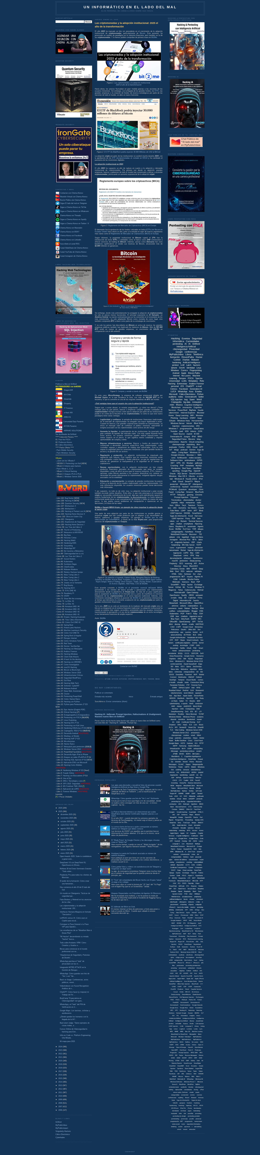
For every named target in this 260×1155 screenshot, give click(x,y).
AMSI (191, 910)
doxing (177, 624)
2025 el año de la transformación (129, 85)
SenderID (182, 727)
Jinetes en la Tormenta (73, 583)
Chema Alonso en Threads (70, 215)
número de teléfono (180, 859)
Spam (192, 399)
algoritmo (193, 669)
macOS (175, 561)
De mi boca (195, 992)
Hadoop (190, 743)
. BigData (182, 970)
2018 (60, 1068)
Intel (193, 688)
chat (199, 574)
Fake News (174, 511)
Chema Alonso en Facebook (71, 236)
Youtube (173, 431)
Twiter (195, 1071)
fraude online (191, 479)
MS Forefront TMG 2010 (72, 786)
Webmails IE (181, 1079)
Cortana (174, 809)
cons (173, 458)
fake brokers (188, 960)
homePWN (172, 962)
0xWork (188, 970)
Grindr (191, 1007)
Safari (181, 701)
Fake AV (193, 873)
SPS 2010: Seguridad (71, 784)
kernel (201, 643)
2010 (60, 1096)
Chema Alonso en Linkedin (70, 240)
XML (173, 825)
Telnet (189, 1071)
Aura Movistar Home (190, 981)
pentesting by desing (178, 801)
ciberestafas (188, 500)
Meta (177, 667)
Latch (188, 365)
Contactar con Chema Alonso (71, 193)
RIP (176, 1055)
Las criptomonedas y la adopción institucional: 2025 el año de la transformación (126, 25)
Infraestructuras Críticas (73, 675)
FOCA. (178, 999)
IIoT (202, 1013)
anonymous (195, 733)
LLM (182, 365)
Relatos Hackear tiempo (73, 572)
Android (176, 373)
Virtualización (175, 749)
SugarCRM (198, 1068)
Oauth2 (183, 630)
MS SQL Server (188, 545)
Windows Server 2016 (73, 477)
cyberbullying (175, 704)
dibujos (200, 529)
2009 (60, 1099)
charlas (185, 360)
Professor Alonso (65, 442)
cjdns (172, 957)
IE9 (172, 667)
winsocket (192, 1129)
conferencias (191, 352)
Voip (197, 555)
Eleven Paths (194, 373)
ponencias (184, 1118)
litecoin (197, 828)
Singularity (187, 891)
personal (175, 386)
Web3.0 (200, 822)
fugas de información (178, 516)
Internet (176, 375)
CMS (182, 709)
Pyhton (179, 849)
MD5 (171, 1031)
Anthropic (186, 804)
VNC (180, 949)
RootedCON (187, 849)
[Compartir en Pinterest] (106, 672)
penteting (200, 907)
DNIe (200, 635)
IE (169, 878)
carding (178, 770)
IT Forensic (67, 408)
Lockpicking (188, 928)
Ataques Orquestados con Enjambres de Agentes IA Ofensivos (136, 893)
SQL (200, 849)
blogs (176, 450)
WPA (171, 851)
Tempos (182, 378)
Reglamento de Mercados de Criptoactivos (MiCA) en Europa (132, 225)
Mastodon (172, 714)
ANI (176, 973)
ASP (172, 777)
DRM (191, 915)
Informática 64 (185, 600)
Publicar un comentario (104, 693)
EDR (191, 780)
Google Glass (193, 838)
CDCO (175, 780)
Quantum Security (72, 503)
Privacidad (194, 349)
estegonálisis (175, 1095)
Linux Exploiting (70, 720)
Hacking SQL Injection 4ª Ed (75, 760)
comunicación (185, 854)
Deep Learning (182, 415)
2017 (60, 1071)
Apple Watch (174, 833)
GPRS (199, 460)
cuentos (188, 632)
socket (180, 1126)
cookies (186, 735)
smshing (189, 862)
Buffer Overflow (180, 741)
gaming (190, 495)
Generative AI (176, 436)
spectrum (187, 1126)
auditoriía (184, 1087)
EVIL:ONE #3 (70, 591)
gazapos (182, 1103)
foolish (195, 632)
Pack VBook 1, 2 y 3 (65, 469)
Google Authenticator (177, 638)
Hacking (175, 338)
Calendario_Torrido (177, 569)
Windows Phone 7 (189, 1081)
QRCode (181, 886)
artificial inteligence (176, 899)
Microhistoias (199, 931)
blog (199, 439)
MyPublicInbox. (186, 1039)
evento (194, 643)
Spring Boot (68, 625)
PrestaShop (189, 820)
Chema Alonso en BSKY (69, 232)
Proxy (187, 518)
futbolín (175, 1103)
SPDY (190, 1058)
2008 (60, 1103)
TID (200, 534)
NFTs (194, 540)
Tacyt (184, 505)
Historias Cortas (70, 538)
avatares (200, 717)
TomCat (192, 947)
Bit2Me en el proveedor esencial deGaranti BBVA (140, 588)
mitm (172, 405)
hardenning (173, 1105)
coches (200, 680)
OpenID (190, 1047)
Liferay (196, 1026)
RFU (201, 1052)
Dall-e (196, 915)
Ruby (195, 614)
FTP (187, 685)
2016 (60, 1075)
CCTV (188, 865)
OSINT (66, 596)
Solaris (201, 1066)
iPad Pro (183, 1108)
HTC (176, 1010)
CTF (180, 780)
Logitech (182, 1029)
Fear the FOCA (64, 440)
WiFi (192, 415)
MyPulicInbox (173, 1042)
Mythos (184, 791)
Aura (191, 391)
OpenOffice (198, 603)
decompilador (190, 957)
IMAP (173, 923)
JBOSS (174, 878)
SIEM (178, 1058)
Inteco (198, 1015)
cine (178, 537)
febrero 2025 (66, 850)
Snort (187, 1066)
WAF (198, 701)
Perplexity (173, 563)
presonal (198, 1118)
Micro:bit (195, 881)
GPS (178, 463)
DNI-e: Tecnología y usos (73, 781)
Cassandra (197, 986)
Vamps (194, 822)
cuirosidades (188, 1089)
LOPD (185, 553)
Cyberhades (60, 1137)
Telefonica (172, 767)
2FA (197, 426)
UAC (175, 508)
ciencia (172, 772)
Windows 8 (179, 479)
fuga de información (195, 550)
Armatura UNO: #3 (72, 609)
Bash (172, 807)
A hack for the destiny (72, 659)
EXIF (201, 915)
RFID (198, 688)
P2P (198, 582)
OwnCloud (183, 1050)
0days (195, 738)
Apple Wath (181, 978)
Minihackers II (70, 506)
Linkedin (182, 579)
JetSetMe (178, 1023)
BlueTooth (199, 492)
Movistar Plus (185, 540)
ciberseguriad (199, 1087)
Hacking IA (69, 501)
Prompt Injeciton (184, 1052)
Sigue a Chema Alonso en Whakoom (74, 211)
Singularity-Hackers (63, 1131)
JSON (195, 841)
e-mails (174, 598)
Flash (184, 918)
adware (172, 537)
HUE (190, 920)
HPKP (185, 920)
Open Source (179, 434)
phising (171, 910)
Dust (177, 571)
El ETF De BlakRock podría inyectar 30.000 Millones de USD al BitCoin (132, 152)
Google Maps (174, 743)
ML (184, 587)
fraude (200, 410)
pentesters (184, 561)
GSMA (174, 688)
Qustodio (178, 939)
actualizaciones (187, 896)
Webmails (176, 582)
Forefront (188, 675)
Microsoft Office (186, 603)
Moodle (191, 788)
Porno (191, 762)
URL (182, 1073)
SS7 (174, 888)
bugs (200, 418)
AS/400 (185, 973)
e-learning (183, 904)
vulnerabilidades (183, 611)
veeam (185, 1129)
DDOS (171, 675)
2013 (60, 1085)
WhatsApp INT (69, 548)
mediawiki (174, 1113)
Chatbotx (180, 989)
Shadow (173, 891)
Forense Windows (70, 791)
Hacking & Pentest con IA (75, 511)
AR (180, 973)
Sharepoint (200, 690)
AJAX (171, 973)
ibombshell (191, 719)
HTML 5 (200, 812)
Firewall (198, 532)
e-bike (198, 902)
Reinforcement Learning (195, 939)
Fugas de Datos (197, 537)
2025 (60, 811)
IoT (170, 450)
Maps (191, 814)
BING (200, 436)
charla (199, 542)
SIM (184, 659)
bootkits (172, 799)
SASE (173, 1058)
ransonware (182, 968)
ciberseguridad (180, 349)
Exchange (185, 873)
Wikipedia (192, 796)
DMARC (181, 809)
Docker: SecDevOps (72, 646)
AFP (186, 910)
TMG (171, 1071)
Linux (198, 368)
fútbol (199, 735)
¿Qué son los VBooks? (66, 461)
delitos (193, 772)
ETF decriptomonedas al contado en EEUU (129, 158)
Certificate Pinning (188, 722)
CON (200, 431)
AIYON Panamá (69, 426)
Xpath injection (181, 825)
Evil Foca (186, 529)
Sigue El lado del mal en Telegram (73, 203)
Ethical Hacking (70, 471)
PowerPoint (173, 886)
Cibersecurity (197, 807)
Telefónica (198, 354)
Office (177, 505)
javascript (174, 484)
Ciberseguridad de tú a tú (74, 554)
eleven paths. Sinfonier (180, 1092)
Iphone (174, 368)
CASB (174, 986)
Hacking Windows (71, 654)
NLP (189, 933)
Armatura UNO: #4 (72, 606)
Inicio (131, 697)
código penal (180, 957)
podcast (184, 450)
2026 (60, 808)
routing (172, 862)
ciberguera (182, 902)
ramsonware (198, 1121)
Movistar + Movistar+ (184, 1036)
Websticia (184, 669)
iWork (185, 799)
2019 (60, 1064)
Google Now (184, 1007)
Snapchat (173, 822)
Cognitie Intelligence (182, 836)
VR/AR (194, 569)
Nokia (194, 933)
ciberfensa (189, 955)
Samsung (182, 746)
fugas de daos (196, 1100)
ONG (179, 659)
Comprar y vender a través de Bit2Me (132, 391)
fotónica (185, 857)
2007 (60, 1107)
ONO (201, 1042)
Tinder (180, 767)
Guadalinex (198, 1007)
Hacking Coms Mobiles (73, 765)
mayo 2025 (65, 839)
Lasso (201, 841)
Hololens (171, 1013)
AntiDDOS (187, 706)
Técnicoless (176, 500)
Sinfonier (187, 574)
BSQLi (180, 653)
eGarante (176, 828)
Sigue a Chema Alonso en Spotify (73, 220)
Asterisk (194, 912)
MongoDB (173, 817)
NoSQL (191, 791)
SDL (197, 941)
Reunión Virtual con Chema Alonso (73, 197)
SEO (181, 563)
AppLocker (172, 978)
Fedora (200, 873)
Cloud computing (196, 442)
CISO (172, 627)
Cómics (173, 389)
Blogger (195, 611)
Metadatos (193, 381)
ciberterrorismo (176, 693)
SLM (192, 690)
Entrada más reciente (103, 697)
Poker (197, 883)
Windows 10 (195, 452)
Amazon (189, 492)
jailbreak (198, 463)
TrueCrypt (186, 822)
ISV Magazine (191, 923)
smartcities (187, 738)
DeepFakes (199, 428)
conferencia (175, 487)
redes (180, 397)
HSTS (183, 743)
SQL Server (182, 473)
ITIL (177, 1015)
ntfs (185, 1113)
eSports (191, 904)
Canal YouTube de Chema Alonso (73, 252)
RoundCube (190, 941)
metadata (190, 465)
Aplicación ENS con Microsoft (75, 762)
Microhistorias (69, 741)
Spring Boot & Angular (72, 636)
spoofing (176, 471)
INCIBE (179, 923)
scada (191, 624)
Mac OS (187, 1031)
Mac (192, 553)
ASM (178, 722)
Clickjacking (190, 709)
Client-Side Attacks (71, 657)
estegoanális (178, 960)
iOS (182, 386)
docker (198, 500)
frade (173, 1100)
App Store (177, 696)
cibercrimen (174, 413)
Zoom (190, 825)
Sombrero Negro (70, 564)
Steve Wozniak (191, 714)
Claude (201, 508)
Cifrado (172, 421)
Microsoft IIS (191, 846)
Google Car (173, 838)
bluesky (190, 1087)
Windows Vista (183, 421)
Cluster (66, 694)
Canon (177, 915)
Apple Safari (187, 696)
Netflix (182, 648)
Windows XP (185, 484)
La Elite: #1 (69, 601)
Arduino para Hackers (72, 628)
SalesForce (182, 888)
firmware (193, 1097)
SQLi (180, 574)
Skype (182, 640)
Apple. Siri (190, 978)
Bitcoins (123, 679)
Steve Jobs (175, 669)
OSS (176, 1044)
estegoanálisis (189, 672)
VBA (195, 1073)
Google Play (186, 471)
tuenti (180, 608)
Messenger (174, 648)
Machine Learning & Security (75, 630)
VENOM (200, 1073)
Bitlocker (198, 777)
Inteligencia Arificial (177, 925)
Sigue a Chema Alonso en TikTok (73, 207)
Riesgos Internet (70, 638)
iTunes (190, 1108)
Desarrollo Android (71, 733)
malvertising (173, 830)
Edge (200, 664)
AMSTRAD (200, 624)
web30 (191, 775)
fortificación (182, 458)
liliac (173, 965)
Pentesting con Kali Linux (74, 725)
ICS (190, 725)
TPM (176, 1071)
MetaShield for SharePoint (179, 1034)
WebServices (175, 896)
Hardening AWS (70, 543)
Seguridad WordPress (72, 678)
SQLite (190, 659)
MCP (193, 878)
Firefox (182, 447)
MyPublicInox (197, 1039)
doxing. (196, 1089)
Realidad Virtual (175, 690)
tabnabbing (197, 1126)
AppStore (194, 804)
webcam (189, 571)
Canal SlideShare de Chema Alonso (74, 248)
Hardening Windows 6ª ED (73, 770)
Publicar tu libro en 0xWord (66, 384)
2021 (60, 1057)
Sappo (188, 764)
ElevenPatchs (173, 997)
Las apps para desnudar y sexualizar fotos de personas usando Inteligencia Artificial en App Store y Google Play (136, 786)
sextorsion (199, 704)
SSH (201, 614)
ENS (201, 611)
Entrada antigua (156, 697)
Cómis (181, 992)
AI (186, 344)
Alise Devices (180, 912)
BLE (194, 635)
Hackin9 (177, 841)
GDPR (193, 619)
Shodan (189, 463)
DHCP (173, 870)
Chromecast (184, 915)
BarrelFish (172, 984)
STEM (177, 1060)
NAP (184, 933)
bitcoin (115, 679)
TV (187, 701)
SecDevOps (197, 667)
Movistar (199, 415)
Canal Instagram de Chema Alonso (73, 256)
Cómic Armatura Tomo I (73, 641)
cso (177, 772)
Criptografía (176, 402)
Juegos (187, 436)
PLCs (171, 727)
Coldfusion (194, 836)
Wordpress (175, 468)
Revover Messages (191, 1055)
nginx (170, 859)
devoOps (199, 957)
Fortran (199, 999)
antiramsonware (174, 1087)
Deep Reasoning (176, 656)
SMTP (175, 746)
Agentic (201, 526)
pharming (174, 968)
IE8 (190, 841)
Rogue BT (181, 941)
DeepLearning (195, 561)
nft (172, 542)
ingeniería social (196, 616)
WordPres (190, 1084)
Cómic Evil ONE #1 (71, 633)
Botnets (184, 521)
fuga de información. (183, 1100)
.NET (172, 463)
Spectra (198, 378)
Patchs (195, 817)
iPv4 (201, 479)
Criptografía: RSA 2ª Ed (73, 731)
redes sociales (195, 458)
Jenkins (171, 1023)
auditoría (172, 397)
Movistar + (191, 455)
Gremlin (178, 762)
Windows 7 (173, 428)
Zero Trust (191, 851)
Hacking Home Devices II (75, 514)
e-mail (199, 386)
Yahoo (180, 590)
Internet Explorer (188, 413)
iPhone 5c (181, 962)
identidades (197, 1108)
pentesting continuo (187, 751)
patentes (178, 738)
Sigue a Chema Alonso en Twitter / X (74, 224)
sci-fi (201, 632)
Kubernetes (68, 562)
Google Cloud (188, 627)
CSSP (190, 986)
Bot (201, 672)
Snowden (194, 1066)
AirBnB (172, 865)
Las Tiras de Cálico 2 (73, 556)
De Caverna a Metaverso (73, 551)
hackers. (189, 1103)
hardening (176, 362)
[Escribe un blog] (98, 672)
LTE (189, 878)
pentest (175, 365)
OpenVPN (188, 817)
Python (200, 394)
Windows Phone (189, 717)
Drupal (200, 759)
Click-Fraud (198, 741)
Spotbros (180, 1068)
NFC (200, 619)
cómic (185, 555)
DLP (198, 722)
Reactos (194, 886)
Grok (201, 838)
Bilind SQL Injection (184, 984)
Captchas (192, 598)
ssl (177, 521)
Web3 (157, 679)
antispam (199, 595)
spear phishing (176, 635)
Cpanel (190, 867)
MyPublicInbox (61, 1125)
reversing (188, 563)
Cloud (180, 481)
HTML (174, 574)
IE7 (196, 712)
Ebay (171, 918)
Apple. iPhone (199, 978)
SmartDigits (197, 1063)
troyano (190, 577)
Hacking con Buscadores (73, 776)
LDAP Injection (177, 518)
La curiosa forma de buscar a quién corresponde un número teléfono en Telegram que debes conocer (134, 828)
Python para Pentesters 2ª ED (76, 704)
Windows (175, 370)
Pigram (171, 820)
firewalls (183, 828)
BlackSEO (193, 566)
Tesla (170, 796)
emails (192, 1092)
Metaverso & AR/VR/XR (73, 532)
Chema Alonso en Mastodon (71, 228)
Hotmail (200, 590)
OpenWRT (174, 1050)
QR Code (199, 791)
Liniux (176, 1029)
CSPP (178, 627)
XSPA (189, 749)
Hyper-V (191, 875)
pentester (199, 548)
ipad (181, 431)
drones (184, 624)
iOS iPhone (174, 1108)
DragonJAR (67, 390)
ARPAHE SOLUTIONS (72, 431)
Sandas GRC (199, 820)
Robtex (201, 886)
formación (175, 357)
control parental (176, 664)
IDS (191, 712)
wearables (173, 970)
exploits (174, 502)
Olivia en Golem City (74, 517)
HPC (171, 1010)
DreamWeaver (186, 994)
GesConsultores (185, 1005)
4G (173, 722)
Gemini (192, 450)
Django (171, 873)
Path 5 (188, 614)
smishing (173, 1126)
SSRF (193, 793)
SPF (194, 622)
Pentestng (182, 936)
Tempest (181, 680)
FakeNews (189, 532)
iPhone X (196, 962)
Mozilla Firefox (193, 579)
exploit (189, 434)
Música (179, 405)
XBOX (191, 595)
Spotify (184, 595)
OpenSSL (189, 698)
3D (197, 672)
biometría (182, 508)
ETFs (157, 91)
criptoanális (178, 1089)
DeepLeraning (175, 994)
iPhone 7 (189, 962)
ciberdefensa (196, 770)
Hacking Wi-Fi (69, 588)
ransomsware (193, 859)
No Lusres (195, 1042)
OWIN (182, 1044)
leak (174, 481)
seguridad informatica (193, 1124)
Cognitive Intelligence (193, 405)
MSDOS (173, 698)
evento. (192, 1095)
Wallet (193, 767)
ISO (173, 1015)
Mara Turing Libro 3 (71, 575)
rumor (183, 1124)
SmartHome (197, 513)
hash (192, 857)
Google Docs (174, 1007)
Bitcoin (142, 33)
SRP (195, 1058)
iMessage (174, 751)
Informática (184, 1015)
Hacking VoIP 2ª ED (72, 739)
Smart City (192, 727)
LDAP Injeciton (173, 1026)
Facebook (183, 389)
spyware (198, 693)
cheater (191, 899)
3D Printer (187, 635)
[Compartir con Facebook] (103, 672)
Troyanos (194, 497)
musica (192, 907)
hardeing (197, 1103)
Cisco (190, 741)
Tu (170, 949)
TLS (171, 730)
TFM (185, 894)
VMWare (197, 894)
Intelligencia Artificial (181, 1021)
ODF (193, 542)
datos (200, 540)
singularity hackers (182, 542)
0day (180, 598)
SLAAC (181, 764)
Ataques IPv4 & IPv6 (72, 474)
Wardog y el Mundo (71, 736)
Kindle (192, 1023)
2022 (60, 1054)
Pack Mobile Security (65, 450)
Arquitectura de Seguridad (75, 522)
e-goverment (181, 548)
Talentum (191, 505)
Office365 (173, 622)
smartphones (180, 862)
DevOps (195, 608)
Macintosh (189, 844)
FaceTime (197, 809)
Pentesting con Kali (73, 463)
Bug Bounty (68, 585)
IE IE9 (196, 434)
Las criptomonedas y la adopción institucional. (132, 83)
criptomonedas (135, 679)
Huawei (190, 1013)
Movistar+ (193, 534)
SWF (187, 1060)
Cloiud (187, 989)
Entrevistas (182, 383)
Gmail (194, 447)
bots (199, 518)
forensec (201, 1097)
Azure (171, 529)
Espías (178, 873)
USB (172, 616)
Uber (190, 894)
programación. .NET (176, 1121)
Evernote (177, 918)
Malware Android (70, 688)
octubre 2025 (66, 821)
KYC (200, 925)
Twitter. (201, 1071)
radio (199, 502)
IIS (183, 463)
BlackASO (180, 865)
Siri (194, 574)
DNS (189, 447)
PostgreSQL (179, 820)
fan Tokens (192, 508)
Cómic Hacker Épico (72, 699)
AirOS (201, 973)
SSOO (180, 944)
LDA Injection (200, 1023)
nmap (171, 738)
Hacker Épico (69, 744)
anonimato (192, 526)
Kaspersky (182, 878)
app (181, 632)
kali (171, 479)
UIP (178, 1073)
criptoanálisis (193, 606)
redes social (176, 1124)
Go (172, 762)
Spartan (172, 1068)
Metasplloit (192, 1034)
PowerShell (182, 410)
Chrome (198, 495)
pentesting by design (179, 1116)
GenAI (182, 368)
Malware (195, 360)
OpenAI (197, 471)
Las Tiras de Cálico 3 (73, 527)
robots (172, 521)
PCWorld (173, 489)
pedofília (190, 1113)
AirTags (197, 910)
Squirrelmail (197, 944)
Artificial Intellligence (176, 981)
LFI (200, 712)
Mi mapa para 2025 (67, 1041)
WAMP (174, 1076)
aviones (176, 854)
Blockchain (176, 407)
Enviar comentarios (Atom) (116, 701)
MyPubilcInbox (175, 791)
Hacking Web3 (69, 540)
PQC (195, 648)
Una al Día (67, 778)
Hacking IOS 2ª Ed (71, 723)
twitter (201, 397)
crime (193, 854)
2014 (60, 1082)
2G (197, 775)
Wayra (197, 481)
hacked (185, 487)
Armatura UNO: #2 (72, 612)
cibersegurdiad (199, 955)
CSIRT (180, 986)
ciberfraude (173, 902)
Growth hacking (182, 812)
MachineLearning (174, 931)
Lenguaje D (189, 1026)
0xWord (58, 1122)
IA (189, 344)
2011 (60, 1092)
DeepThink (197, 870)
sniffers (172, 611)
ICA (196, 743)
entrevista (178, 672)
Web (192, 1076)
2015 (60, 1078)
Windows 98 (199, 1079)
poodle (191, 1118)
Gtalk (178, 875)
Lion (195, 725)
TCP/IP (201, 714)
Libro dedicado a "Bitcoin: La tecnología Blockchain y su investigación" (131, 306)
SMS (199, 455)
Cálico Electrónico (65, 445)
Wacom (180, 1076)
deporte (173, 719)
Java (171, 505)
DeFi (145, 679)
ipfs (202, 962)
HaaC (185, 725)
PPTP (201, 743)
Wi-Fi (184, 749)
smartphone (188, 524)
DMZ (198, 709)
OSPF (171, 1044)
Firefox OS (192, 999)
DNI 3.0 (187, 992)
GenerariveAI (184, 1002)
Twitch (175, 949)
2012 (60, 1089)
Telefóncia (182, 1071)
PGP (182, 614)
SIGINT (184, 1058)
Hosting (184, 841)
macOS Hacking (70, 667)
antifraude (200, 796)
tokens (151, 679)
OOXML (187, 513)
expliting (180, 1097)
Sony (179, 822)
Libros (188, 354)
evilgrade (199, 904)
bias (177, 616)
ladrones (191, 828)
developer (192, 489)
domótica (181, 719)
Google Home (189, 656)
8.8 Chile (66, 395)
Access (194, 830)
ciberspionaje (176, 735)
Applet (182, 833)
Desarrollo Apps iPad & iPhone (76, 754)
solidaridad (191, 968)
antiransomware (185, 651)
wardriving (184, 775)
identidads (175, 1110)
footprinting (175, 545)
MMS (181, 1031)
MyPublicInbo (197, 1036)
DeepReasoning (177, 712)
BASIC (181, 754)
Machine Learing (197, 1031)
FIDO (172, 999)
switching (182, 830)
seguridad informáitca (194, 801)
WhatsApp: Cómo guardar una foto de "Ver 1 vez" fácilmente (135, 798)
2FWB (175, 754)
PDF (193, 518)
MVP (195, 675)
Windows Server (178, 423)
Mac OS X (182, 476)
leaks (187, 682)
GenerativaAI (174, 1005)
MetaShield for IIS (187, 931)
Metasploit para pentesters (77, 747)
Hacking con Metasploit (73, 649)
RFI (176, 727)
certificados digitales (182, 643)
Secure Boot (192, 888)
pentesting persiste (194, 1116)
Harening (199, 1010)
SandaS (199, 793)
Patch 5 (190, 1050)
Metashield (173, 603)
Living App (180, 492)
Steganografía (197, 764)
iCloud (179, 799)
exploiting (191, 444)
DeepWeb (179, 675)
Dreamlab (66, 399)
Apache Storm (198, 976)
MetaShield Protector (179, 534)
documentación (176, 558)
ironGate (183, 1110)
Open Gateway (192, 592)
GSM (175, 579)
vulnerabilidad (198, 862)
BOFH (188, 754)
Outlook (199, 677)
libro (198, 444)
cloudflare (197, 468)
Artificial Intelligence (191, 362)
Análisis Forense (70, 651)
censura (186, 770)
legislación (177, 553)
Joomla (196, 600)
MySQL (199, 465)
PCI (179, 883)
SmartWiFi (175, 585)
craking (171, 1089)
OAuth (189, 648)
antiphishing (173, 632)
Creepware (198, 867)
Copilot (186, 780)
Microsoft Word (183, 788)
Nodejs (180, 817)
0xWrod (195, 970)
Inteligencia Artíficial (189, 1018)
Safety (193, 1060)
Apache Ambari (174, 976)
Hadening (191, 1010)
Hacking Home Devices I (74, 525)
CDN (193, 865)
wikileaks (198, 571)
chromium (199, 899)
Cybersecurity (190, 590)
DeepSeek (177, 555)
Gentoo (172, 875)
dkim (171, 624)
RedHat (185, 690)
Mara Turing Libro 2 (71, 577)
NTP (201, 881)
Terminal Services (196, 521)
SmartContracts (196, 473)
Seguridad (199, 659)
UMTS (187, 767)
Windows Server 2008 (194, 730)
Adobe (179, 706)
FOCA (191, 378)
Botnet (183, 550)
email (193, 735)
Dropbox (172, 725)
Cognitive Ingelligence (192, 756)
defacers (191, 902)
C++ (201, 984)
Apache (184, 442)
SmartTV (189, 481)
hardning (181, 1105)
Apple (183, 373)
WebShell (173, 1079)
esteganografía (177, 532)
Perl (201, 817)
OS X (182, 667)
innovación (187, 407)
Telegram (181, 495)
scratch (199, 751)
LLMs (184, 381)
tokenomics (174, 442)
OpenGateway (184, 622)
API (195, 563)
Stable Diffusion (194, 746)
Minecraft (174, 1036)
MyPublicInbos (175, 1039)
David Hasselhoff (190, 664)
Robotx (201, 1055)
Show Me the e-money (73, 599)
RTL (187, 886)
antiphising (197, 896)
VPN (192, 555)
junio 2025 (65, 836)
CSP (184, 986)
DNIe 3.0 (189, 809)
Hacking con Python (72, 702)
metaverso (190, 502)
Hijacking (198, 524)
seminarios (172, 804)
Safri (198, 1060)
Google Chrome (178, 455)
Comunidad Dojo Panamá (72, 422)
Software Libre (176, 460)
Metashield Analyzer (184, 881)
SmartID (201, 727)
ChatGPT (190, 386)
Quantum (183, 489)
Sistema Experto (177, 1063)
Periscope (198, 1050)
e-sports (184, 704)
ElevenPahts (198, 696)
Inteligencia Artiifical (191, 925)
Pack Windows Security (66, 453)
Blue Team (175, 619)
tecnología (184, 645)
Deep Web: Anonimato (72, 691)
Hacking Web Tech (71, 683)
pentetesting (175, 1118)
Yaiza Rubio (125, 307)
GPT (201, 447)
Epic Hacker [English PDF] (74, 710)
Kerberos (184, 814)
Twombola (172, 1073)
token (189, 511)
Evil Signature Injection (187, 997)
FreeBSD (175, 1002)
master (199, 719)
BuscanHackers (181, 807)
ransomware (174, 550)
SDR (195, 849)
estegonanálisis (176, 857)
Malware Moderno (71, 569)
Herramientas (197, 421)
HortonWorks (198, 920)
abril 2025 (65, 843)
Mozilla (198, 788)
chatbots (184, 616)
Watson (187, 1076)
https (182, 502)
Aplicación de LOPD (71, 789)
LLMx (181, 1026)
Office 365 (192, 630)
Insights (192, 1015)
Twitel (183, 585)
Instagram (174, 540)
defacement (185, 772)
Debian (187, 608)
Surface (172, 947)
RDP (176, 640)
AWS (173, 706)
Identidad (191, 368)
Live (183, 844)
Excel (190, 516)
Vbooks (192, 701)
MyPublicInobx (176, 933)
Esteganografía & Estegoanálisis (77, 715)
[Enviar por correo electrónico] (96, 672)
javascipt (198, 857)
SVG (182, 1060)
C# (187, 833)
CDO (197, 553)
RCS (184, 939)
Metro (200, 1034)
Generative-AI (196, 389)
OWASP (191, 677)
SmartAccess (188, 1063)
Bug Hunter (69, 498)
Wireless (172, 476)
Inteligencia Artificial (186, 346)
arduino (183, 606)
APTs (188, 830)
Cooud (175, 992)
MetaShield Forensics (178, 846)
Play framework (191, 936)
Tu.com (190, 587)
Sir (202, 1060)
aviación (199, 851)
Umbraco (189, 1073)
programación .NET (177, 577)
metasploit (196, 402)
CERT (171, 915)
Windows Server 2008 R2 (188, 952)
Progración (173, 1052)
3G (185, 598)
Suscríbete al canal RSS (69, 244)
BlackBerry (175, 756)
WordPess (182, 1084)
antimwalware (173, 955)
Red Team (68, 643)
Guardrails (192, 812)
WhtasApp (190, 1079)
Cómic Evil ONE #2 (72, 622)
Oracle (173, 473)
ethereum (187, 558)
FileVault (184, 999)
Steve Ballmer (189, 1068)
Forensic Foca (196, 685)
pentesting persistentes (193, 965)
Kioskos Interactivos (194, 783)
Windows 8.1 (180, 661)
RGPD (171, 1055)
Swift (178, 947)
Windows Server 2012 (72, 749)
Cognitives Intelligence (178, 759)
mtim (180, 1113)
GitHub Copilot (184, 688)
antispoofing (198, 749)
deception (197, 825)
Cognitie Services (196, 989)
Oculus (188, 1044)
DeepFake (192, 759)
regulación (174, 775)
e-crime (200, 476)
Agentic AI (199, 577)
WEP (184, 949)
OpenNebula (199, 1047)
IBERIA (197, 1013)
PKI (196, 698)
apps (172, 524)
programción (189, 1121)
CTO (189, 807)
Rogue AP (173, 793)
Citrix (201, 489)
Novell (185, 762)
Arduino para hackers (72, 466)
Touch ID (199, 947)
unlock (179, 1129)
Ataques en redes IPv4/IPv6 (75, 757)
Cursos (177, 360)
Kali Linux (198, 516)
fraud (195, 960)
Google (179, 352)
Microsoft (173, 394)
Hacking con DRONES (73, 662)
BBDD (201, 804)
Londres (189, 1029)
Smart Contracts (193, 640)
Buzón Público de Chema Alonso (73, 200)
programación (186, 428)
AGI (201, 970)
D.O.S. (187, 653)
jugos (189, 1110)
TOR (194, 529)
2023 (60, 1050)
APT (195, 511)
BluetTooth (195, 984)
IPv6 (194, 436)
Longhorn (197, 928)
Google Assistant (176, 920)
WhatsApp (182, 391)
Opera (188, 667)
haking (201, 960)
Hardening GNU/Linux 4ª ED (75, 728)
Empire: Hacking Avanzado (74, 617)
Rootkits (181, 714)
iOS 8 (201, 1105)
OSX (174, 883)
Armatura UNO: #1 (72, 614)
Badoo (201, 981)
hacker (190, 585)
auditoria (181, 955)
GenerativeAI (191, 397)
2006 (60, 1110)
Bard (193, 582)
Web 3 (198, 1076)
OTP (171, 640)
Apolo (188, 912)
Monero (197, 814)
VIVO (185, 796)
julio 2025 (65, 832)
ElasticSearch (197, 994)
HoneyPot (183, 783)
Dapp (179, 870)
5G (201, 775)
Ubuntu (192, 476)
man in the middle (182, 907)
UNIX (176, 796)
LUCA (173, 391)
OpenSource (174, 595)
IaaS (199, 923)
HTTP (172, 495)
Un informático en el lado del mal (130, 7)
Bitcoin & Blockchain (72, 670)
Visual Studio (191, 680)
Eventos (186, 338)
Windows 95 (179, 851)
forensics (185, 582)
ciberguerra (197, 484)
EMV (201, 836)
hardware (184, 418)
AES (179, 804)
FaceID (197, 780)
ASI (191, 973)
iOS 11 (195, 1105)
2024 (60, 1047)
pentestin (199, 799)
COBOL (199, 865)
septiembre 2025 (67, 825)
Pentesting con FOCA (72, 717)
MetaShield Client (189, 785)
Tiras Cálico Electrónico (74, 620)
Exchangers (199, 997)
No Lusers (186, 375)
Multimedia (182, 677)
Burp (200, 912)
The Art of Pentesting (72, 530)
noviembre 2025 (67, 818)
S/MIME (180, 793)
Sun (199, 630)
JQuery (192, 1021)
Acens (201, 830)
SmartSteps (188, 944)
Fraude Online (68, 773)
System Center (177, 894)
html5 (191, 704)
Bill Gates (195, 754)
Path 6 (173, 849)
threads (199, 968)
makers (191, 548)
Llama (171, 526)
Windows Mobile (175, 717)
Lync (200, 1029)
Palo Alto (191, 883)
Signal (180, 891)
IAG (173, 814)
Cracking (174, 465)
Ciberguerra (69, 519)
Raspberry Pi (69, 593)
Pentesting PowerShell (73, 696)
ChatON (173, 989)
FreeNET (190, 918)
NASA (181, 1042)
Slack (194, 891)
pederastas (180, 965)
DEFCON (194, 653)
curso (172, 548)
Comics (184, 370)
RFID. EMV (194, 1052)
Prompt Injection (181, 497)
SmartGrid (172, 1066)
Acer (195, 973)
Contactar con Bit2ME (128, 666)
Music (201, 725)
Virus (171, 661)
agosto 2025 (66, 828)
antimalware (190, 460)
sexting (175, 645)
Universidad (174, 381)
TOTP (198, 545)
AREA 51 (66, 417)
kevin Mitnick (188, 693)
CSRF (192, 645)
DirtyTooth (185, 619)
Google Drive (182, 838)
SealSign (172, 680)
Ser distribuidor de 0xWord (66, 434)
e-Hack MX (67, 413)
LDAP (183, 511)
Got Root (67, 680)
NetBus (187, 1042)
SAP (170, 888)
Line (181, 928)
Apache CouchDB (186, 976)
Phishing (174, 418)
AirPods (178, 777)
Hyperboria (199, 875)
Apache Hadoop (188, 777)
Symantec (185, 947)
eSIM (171, 960)
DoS (186, 712)
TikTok (200, 622)
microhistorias (196, 487)
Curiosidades (192, 341)
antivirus (175, 606)
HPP (171, 841)
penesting (198, 1113)
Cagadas (193, 833)
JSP (178, 814)
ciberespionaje (178, 444)
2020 (60, 1061)
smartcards (179, 910)
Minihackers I (70, 509)
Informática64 (179, 592)
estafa (197, 1092)
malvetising (196, 1110)
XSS (186, 431)
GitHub (178, 587)
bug (186, 399)
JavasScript (199, 1021)
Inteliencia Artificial (175, 1018)
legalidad (185, 537)
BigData (192, 410)
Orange (199, 846)
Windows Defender (176, 1081)
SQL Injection (176, 399)
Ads (170, 696)
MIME (176, 1031)
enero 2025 (65, 853)
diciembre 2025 (67, 814)
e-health (172, 682)
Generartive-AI (195, 1002)
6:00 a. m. (130, 675)
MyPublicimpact (62, 1128)
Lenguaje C (176, 844)
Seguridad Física (179, 439)
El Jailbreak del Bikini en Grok (123, 907)
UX (181, 796)
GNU (179, 725)
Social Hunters (69, 559)
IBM (188, 569)
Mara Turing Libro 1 (71, 580)
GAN (198, 645)
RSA (202, 608)
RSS (182, 571)
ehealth (180, 682)
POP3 (184, 883)
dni (198, 854)
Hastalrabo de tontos (195, 638)
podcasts (173, 447)
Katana (185, 1023)
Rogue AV (173, 941)
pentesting (178, 344)
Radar (181, 1055)
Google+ (172, 812)
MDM (172, 785)
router (202, 859)
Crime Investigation (71, 665)
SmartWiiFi (180, 1066)
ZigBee (197, 1084)
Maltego (197, 844)
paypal (200, 772)
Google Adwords (197, 1005)
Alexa (185, 566)
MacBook (180, 698)
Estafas (198, 391)
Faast (171, 492)
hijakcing (188, 1105)
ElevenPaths (188, 357)
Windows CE (192, 949)
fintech (187, 1097)
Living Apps (183, 452)
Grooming (174, 783)
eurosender (184, 1095)
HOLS (184, 875)
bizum (186, 899)
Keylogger (175, 928)
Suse (200, 891)
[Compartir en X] (101, 672)
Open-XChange (181, 1047)
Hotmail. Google (181, 1013)
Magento (179, 785)
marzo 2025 (65, 846)
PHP (182, 465)
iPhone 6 (172, 907)
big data (186, 402)
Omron (194, 1044)
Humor (199, 357)
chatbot (179, 524)
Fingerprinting (196, 370)
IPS (184, 923)
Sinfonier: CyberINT (71, 686)
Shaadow (201, 888)
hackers (196, 365)
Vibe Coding (179, 730)
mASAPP (192, 799)
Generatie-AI (199, 918)
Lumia (196, 1029)
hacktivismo (197, 558)
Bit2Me (154, 37)
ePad (202, 1089)
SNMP (187, 793)
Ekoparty (66, 403)
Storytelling (68, 546)
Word (200, 952)
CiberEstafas (69, 567)
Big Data (67, 535)
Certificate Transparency (178, 867)
